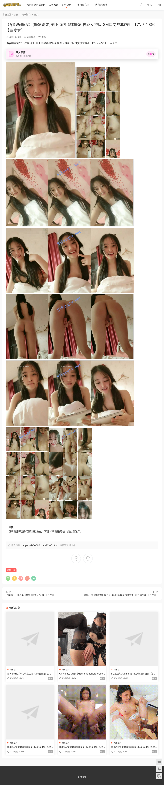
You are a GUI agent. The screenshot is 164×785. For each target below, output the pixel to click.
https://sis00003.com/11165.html (39, 545)
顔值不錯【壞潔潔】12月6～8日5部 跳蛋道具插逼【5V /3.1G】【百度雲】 (121, 595)
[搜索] (141, 4)
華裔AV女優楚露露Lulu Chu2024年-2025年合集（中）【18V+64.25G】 (81, 747)
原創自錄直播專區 (36, 4)
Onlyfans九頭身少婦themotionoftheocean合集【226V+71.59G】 (81, 673)
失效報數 (53, 4)
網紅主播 (11, 570)
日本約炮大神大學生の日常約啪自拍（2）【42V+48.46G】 (29, 673)
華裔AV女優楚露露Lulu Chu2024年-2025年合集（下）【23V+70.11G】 (133, 747)
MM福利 (82, 777)
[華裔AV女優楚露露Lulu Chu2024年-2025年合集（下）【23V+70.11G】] (134, 712)
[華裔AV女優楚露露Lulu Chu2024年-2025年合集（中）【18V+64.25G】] (82, 712)
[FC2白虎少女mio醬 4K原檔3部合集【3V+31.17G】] (134, 639)
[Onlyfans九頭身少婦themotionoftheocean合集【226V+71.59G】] (82, 639)
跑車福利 (66, 4)
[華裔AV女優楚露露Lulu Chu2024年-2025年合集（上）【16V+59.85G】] (30, 712)
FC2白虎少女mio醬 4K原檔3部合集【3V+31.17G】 (133, 673)
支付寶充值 (83, 4)
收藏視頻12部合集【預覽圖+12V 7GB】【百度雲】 (31, 595)
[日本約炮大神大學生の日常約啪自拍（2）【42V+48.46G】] (30, 639)
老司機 (12, 5)
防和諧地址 (101, 4)
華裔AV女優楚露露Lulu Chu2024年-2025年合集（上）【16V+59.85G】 (29, 747)
